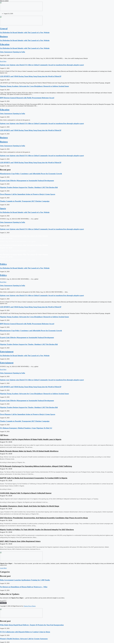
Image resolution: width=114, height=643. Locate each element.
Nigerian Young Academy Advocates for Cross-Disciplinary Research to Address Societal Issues (34, 86)
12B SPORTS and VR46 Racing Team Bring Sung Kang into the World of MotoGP (30, 76)
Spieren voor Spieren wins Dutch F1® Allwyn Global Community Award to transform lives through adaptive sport (42, 65)
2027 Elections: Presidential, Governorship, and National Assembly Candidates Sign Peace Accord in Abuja (44, 518)
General (3, 28)
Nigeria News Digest (29, 606)
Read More (3, 61)
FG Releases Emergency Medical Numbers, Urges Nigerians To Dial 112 (26, 428)
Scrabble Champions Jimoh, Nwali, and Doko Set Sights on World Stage (29, 506)
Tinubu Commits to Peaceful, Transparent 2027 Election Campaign (24, 201)
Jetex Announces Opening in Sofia (12, 52)
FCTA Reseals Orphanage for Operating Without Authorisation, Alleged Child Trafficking (36, 466)
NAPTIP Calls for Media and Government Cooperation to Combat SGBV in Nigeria (33, 478)
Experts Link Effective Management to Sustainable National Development (27, 180)
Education (4, 44)
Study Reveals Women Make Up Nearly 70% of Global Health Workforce (29, 451)
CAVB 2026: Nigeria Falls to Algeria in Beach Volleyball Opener (25, 493)
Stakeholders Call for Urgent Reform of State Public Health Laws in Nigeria (30, 439)
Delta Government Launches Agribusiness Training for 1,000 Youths (25, 580)
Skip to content (4, 1)
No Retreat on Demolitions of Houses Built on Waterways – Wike (23, 587)
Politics (3, 264)
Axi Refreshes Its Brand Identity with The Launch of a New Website (24, 32)
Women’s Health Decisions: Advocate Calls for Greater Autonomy (24, 639)
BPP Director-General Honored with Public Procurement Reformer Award (27, 98)
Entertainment (6, 351)
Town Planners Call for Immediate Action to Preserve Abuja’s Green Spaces (27, 194)
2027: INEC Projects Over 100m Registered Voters (20, 541)
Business (4, 36)
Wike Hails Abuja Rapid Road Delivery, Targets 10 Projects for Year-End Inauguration (32, 625)
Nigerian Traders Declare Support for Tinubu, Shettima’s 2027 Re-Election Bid (29, 187)
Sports (3, 208)
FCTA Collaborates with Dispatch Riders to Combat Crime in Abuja (25, 632)
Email (2, 601)
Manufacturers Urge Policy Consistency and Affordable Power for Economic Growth (31, 174)
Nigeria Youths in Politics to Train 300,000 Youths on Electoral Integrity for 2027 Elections (37, 530)
